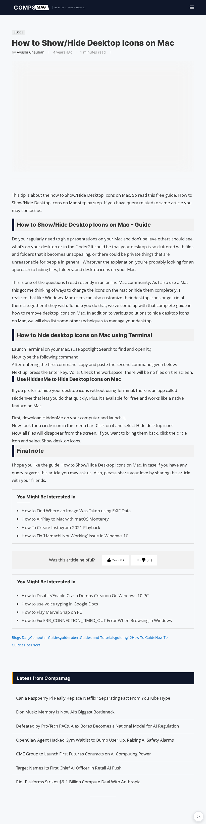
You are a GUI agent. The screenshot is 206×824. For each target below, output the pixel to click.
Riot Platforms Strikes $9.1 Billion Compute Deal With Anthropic (78, 782)
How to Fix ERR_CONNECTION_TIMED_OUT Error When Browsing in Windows (97, 620)
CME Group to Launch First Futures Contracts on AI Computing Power (83, 754)
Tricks (35, 645)
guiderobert (70, 637)
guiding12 (123, 637)
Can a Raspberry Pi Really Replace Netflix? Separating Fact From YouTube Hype (93, 698)
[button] (198, 816)
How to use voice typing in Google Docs (60, 604)
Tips (27, 645)
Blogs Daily (21, 637)
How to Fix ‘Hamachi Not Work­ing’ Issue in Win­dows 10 (75, 536)
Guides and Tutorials (97, 637)
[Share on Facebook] (100, 185)
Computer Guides (45, 637)
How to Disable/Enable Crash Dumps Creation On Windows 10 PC (85, 595)
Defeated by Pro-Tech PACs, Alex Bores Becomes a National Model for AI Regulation (97, 726)
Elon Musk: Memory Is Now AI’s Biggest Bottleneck (65, 712)
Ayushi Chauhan (30, 52)
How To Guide (143, 637)
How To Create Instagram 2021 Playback (61, 527)
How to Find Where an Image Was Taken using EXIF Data (76, 510)
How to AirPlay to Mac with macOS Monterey (65, 519)
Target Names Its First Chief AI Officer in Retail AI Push (69, 768)
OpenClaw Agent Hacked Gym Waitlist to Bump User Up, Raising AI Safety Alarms (95, 740)
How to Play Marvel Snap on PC (52, 612)
